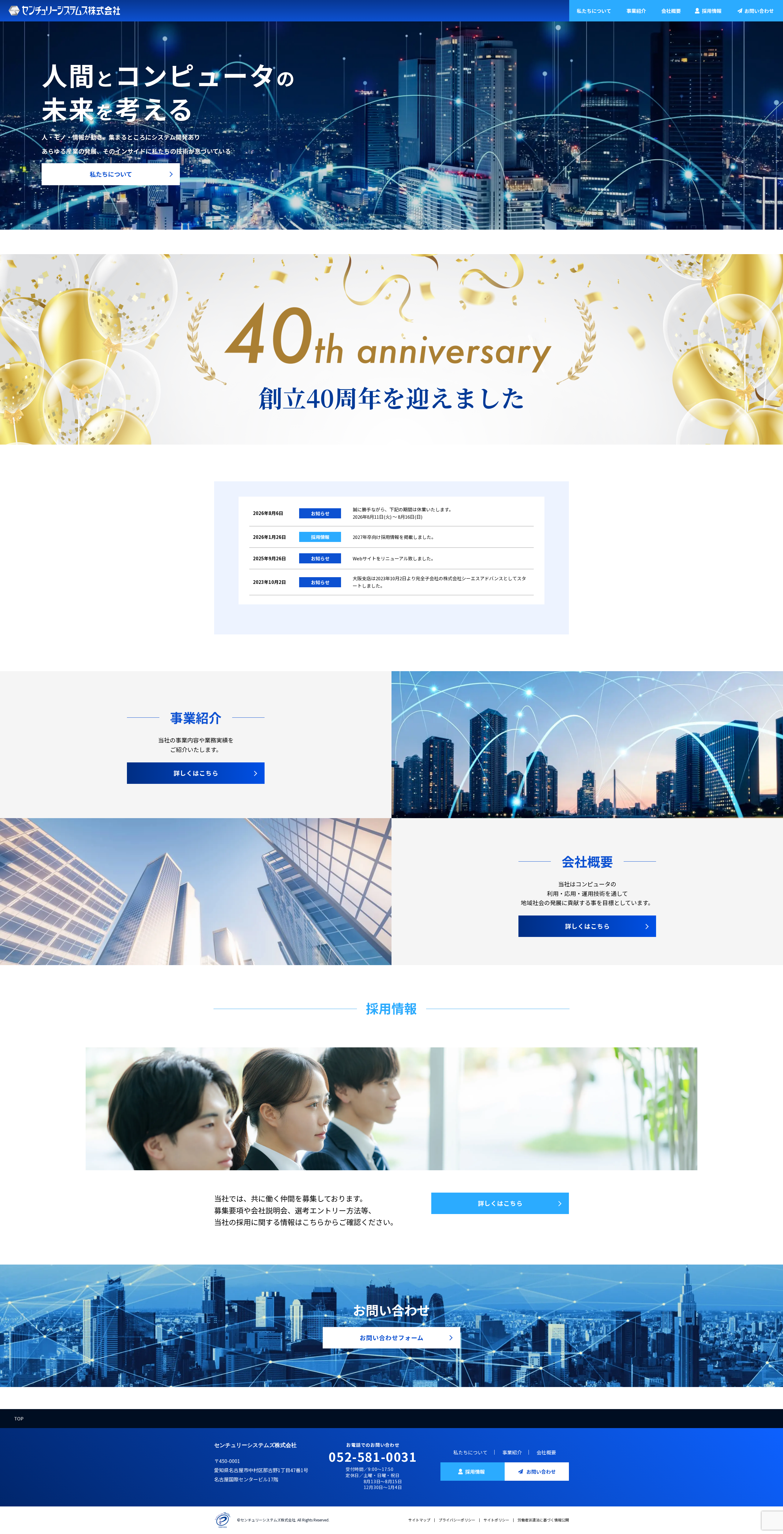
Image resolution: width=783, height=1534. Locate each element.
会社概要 (671, 10)
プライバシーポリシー (457, 1519)
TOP (19, 1418)
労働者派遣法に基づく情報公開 (543, 1519)
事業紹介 (636, 10)
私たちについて (594, 10)
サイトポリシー (496, 1519)
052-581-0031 (372, 1456)
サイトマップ (419, 1519)
